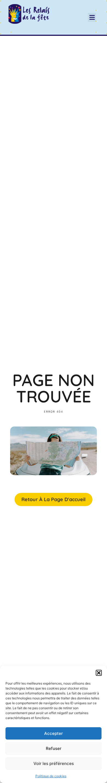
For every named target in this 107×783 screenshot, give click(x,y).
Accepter (53, 733)
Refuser (53, 748)
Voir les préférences (53, 763)
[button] (99, 673)
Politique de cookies (50, 776)
